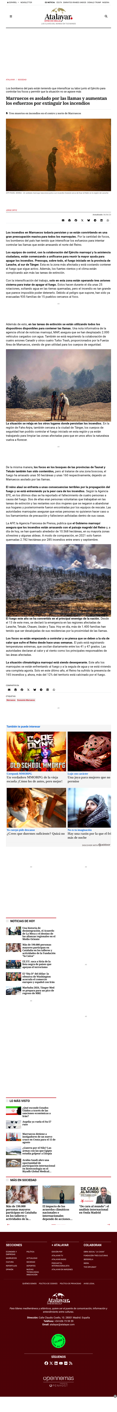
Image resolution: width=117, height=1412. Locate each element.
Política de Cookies (48, 1283)
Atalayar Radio (59, 1259)
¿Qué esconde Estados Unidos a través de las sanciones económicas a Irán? (36, 1112)
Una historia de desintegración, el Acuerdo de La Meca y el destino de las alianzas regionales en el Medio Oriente (38, 934)
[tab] (53, 1224)
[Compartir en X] (82, 220)
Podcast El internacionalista (60, 1264)
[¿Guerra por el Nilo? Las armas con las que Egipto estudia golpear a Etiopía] (13, 1150)
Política (30, 1252)
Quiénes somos (29, 1283)
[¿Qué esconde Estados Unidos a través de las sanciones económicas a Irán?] (13, 1110)
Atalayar (10, 80)
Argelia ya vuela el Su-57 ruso (36, 1123)
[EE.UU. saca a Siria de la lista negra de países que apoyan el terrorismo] (13, 964)
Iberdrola (88, 1259)
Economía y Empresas (11, 1253)
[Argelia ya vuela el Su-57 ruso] (13, 1124)
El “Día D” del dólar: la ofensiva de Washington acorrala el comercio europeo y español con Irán (38, 978)
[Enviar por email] (63, 220)
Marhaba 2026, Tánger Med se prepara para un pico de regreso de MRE (38, 990)
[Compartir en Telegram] (95, 220)
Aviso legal (89, 1283)
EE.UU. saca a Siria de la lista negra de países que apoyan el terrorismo (36, 964)
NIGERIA (105, 2)
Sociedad (22, 80)
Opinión (9, 1269)
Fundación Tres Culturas (96, 1256)
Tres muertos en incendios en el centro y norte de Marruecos (45, 113)
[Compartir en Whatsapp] (108, 220)
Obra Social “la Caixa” (94, 1252)
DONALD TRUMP (94, 2)
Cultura (10, 1262)
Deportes (31, 1266)
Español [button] (13, 2)
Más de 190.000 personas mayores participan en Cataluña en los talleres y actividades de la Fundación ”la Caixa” (38, 950)
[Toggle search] (106, 16)
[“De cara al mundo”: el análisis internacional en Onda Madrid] (95, 1201)
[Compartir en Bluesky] (88, 220)
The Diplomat (90, 1267)
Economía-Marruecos (26, 700)
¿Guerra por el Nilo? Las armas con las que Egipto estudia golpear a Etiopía (37, 1150)
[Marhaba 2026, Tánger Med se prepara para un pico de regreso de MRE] (13, 990)
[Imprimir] (69, 220)
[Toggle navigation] (10, 16)
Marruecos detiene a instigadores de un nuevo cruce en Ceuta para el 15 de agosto (38, 1138)
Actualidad (32, 1258)
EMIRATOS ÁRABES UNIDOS (74, 2)
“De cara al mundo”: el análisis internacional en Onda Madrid (94, 1209)
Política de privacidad (70, 1283)
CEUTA (59, 2)
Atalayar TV (57, 1256)
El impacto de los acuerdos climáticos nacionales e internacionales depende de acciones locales (56, 1213)
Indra (86, 1263)
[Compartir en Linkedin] (101, 220)
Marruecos (11, 700)
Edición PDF (57, 1252)
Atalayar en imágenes (62, 1269)
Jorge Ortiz (12, 210)
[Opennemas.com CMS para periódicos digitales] (58, 1381)
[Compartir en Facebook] (76, 220)
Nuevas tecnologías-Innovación (33, 1272)
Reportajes (11, 1266)
